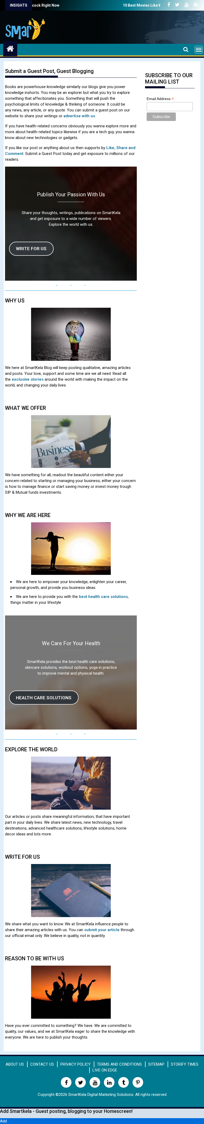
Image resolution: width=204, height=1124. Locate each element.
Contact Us (42, 1064)
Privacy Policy (75, 1064)
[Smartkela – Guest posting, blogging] (10, 48)
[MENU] (199, 49)
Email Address (160, 98)
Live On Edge (104, 1070)
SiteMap (156, 1064)
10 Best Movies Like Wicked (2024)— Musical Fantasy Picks (139, 5)
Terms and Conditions (119, 1064)
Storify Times (184, 1064)
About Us (15, 1064)
